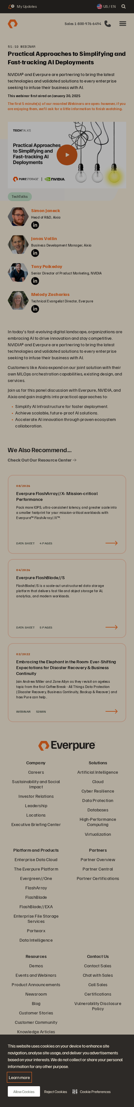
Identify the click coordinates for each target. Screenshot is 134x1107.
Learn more (19, 1077)
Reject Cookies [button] (55, 1091)
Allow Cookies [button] (23, 1091)
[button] (91, 1091)
